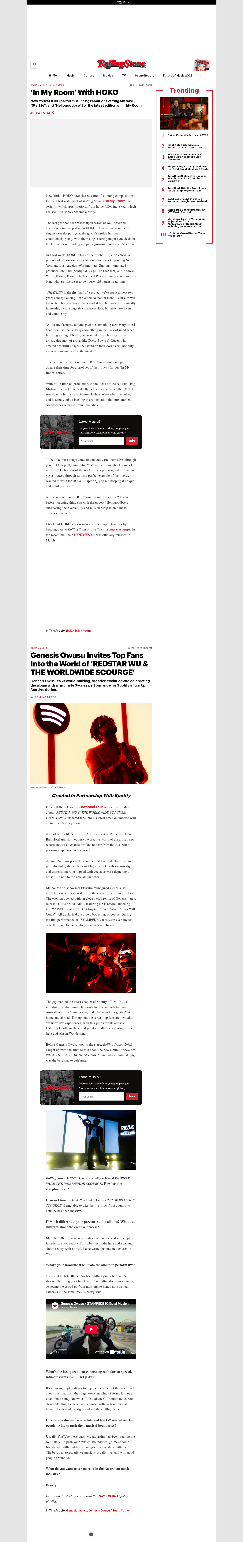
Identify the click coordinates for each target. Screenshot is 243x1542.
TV (124, 75)
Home (33, 85)
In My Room (83, 630)
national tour (92, 807)
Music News (57, 85)
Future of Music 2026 (178, 75)
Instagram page (116, 529)
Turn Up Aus (108, 1496)
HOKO (70, 630)
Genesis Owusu (76, 1510)
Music (71, 75)
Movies (108, 75)
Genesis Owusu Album (104, 1510)
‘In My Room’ (115, 201)
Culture (89, 75)
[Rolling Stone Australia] (121, 67)
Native (125, 1510)
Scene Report (144, 75)
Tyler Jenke (42, 113)
